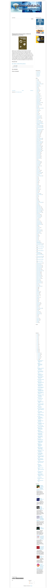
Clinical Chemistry (39, 122)
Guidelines (38, 185)
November (39, 354)
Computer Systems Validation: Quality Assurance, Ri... (40, 442)
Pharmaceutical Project (40, 256)
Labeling (38, 201)
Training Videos (39, 313)
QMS (37, 289)
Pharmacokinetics (39, 269)
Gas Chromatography (39, 175)
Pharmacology (38, 271)
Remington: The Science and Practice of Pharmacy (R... (40, 369)
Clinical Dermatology (39, 125)
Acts (37, 79)
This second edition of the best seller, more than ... (40, 372)
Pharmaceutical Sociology (40, 259)
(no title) (38, 496)
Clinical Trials (38, 132)
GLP (37, 181)
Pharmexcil (38, 279)
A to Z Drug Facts (39, 399)
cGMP (37, 114)
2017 (37, 340)
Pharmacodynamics (39, 265)
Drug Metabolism (39, 149)
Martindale (38, 205)
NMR (37, 225)
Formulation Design (39, 172)
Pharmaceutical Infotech (40, 248)
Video (37, 321)
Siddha (37, 300)
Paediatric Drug (39, 233)
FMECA (38, 169)
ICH (37, 192)
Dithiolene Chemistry (39, 141)
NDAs (37, 218)
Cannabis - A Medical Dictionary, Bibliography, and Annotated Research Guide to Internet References (40, 518)
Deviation (38, 137)
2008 (37, 350)
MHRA (38, 213)
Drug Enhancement (39, 148)
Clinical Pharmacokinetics (40, 127)
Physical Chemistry (39, 281)
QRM (37, 290)
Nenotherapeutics (39, 223)
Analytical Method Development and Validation (40, 437)
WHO (37, 322)
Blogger (31, 585)
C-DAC (38, 109)
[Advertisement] (27, 14)
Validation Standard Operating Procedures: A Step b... (40, 475)
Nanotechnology (39, 216)
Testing (37, 309)
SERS (37, 298)
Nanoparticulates (39, 215)
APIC (37, 88)
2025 (37, 335)
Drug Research (39, 153)
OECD (37, 228)
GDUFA (38, 180)
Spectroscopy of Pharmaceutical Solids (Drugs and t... (40, 382)
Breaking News (39, 71)
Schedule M (38, 297)
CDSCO (38, 113)
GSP (37, 184)
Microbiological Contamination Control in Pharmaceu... (40, 423)
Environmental (38, 162)
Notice (37, 226)
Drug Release (38, 152)
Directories (38, 140)
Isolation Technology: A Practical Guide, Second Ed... (40, 377)
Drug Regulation (39, 151)
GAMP (38, 174)
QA (37, 287)
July (38, 359)
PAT (37, 234)
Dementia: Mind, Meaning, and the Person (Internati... (40, 428)
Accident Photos (39, 477)
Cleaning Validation (39, 121)
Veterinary (38, 320)
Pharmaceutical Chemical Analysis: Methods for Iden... (40, 409)
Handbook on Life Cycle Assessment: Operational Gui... (40, 451)
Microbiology (38, 214)
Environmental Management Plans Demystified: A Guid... (40, 390)
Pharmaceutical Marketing (40, 254)
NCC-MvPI (38, 217)
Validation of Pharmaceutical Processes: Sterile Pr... (40, 431)
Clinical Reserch (39, 131)
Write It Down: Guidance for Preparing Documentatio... (40, 396)
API (37, 87)
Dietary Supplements (39, 138)
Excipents (38, 164)
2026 (37, 334)
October (39, 355)
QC (37, 288)
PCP (37, 237)
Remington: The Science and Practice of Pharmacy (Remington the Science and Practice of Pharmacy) (40, 487)
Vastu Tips (38, 76)
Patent (37, 235)
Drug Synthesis (39, 158)
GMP (37, 182)
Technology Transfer (39, 308)
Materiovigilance (39, 206)
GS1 (37, 183)
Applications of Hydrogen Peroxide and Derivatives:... (40, 374)
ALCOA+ (38, 81)
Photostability (38, 280)
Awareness (38, 93)
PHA (37, 239)
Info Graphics (38, 193)
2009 (37, 349)
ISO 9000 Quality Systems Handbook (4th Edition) (40, 454)
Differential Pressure (39, 139)
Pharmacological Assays (40, 270)
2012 (37, 345)
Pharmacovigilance (39, 276)
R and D (38, 292)
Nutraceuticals (38, 227)
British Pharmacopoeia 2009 (42, 557)
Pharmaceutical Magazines (40, 250)
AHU (37, 80)
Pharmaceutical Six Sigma (40, 257)
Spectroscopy (38, 303)
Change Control (39, 115)
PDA (37, 238)
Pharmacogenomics (39, 267)
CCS (37, 112)
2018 (37, 339)
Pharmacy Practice (39, 278)
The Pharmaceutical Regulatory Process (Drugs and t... (40, 385)
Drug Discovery (39, 147)
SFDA (37, 299)
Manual (38, 204)
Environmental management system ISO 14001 (40, 421)
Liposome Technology (39, 202)
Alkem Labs (38, 82)
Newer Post (13, 90)
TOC (37, 310)
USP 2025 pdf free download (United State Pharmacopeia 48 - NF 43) (42, 548)
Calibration (38, 110)
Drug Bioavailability (39, 142)
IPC (37, 195)
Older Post (31, 90)
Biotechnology (38, 104)
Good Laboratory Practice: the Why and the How (40, 412)
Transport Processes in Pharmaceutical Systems (40, 361)
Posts (30, 581)
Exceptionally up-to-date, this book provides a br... (40, 462)
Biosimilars (38, 103)
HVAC (37, 191)
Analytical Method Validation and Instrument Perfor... (40, 434)
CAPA (37, 111)
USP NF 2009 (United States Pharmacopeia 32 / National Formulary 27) (42, 537)
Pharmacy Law (39, 277)
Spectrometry (38, 302)
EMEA (37, 160)
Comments (31, 583)
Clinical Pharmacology (40, 129)
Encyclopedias (38, 161)
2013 (37, 344)
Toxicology (38, 311)
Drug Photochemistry (39, 150)
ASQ (37, 92)
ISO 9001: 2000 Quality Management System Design (40, 457)
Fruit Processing (39, 173)
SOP (37, 301)
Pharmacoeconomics (39, 266)
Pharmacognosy (39, 268)
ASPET (38, 91)
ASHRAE (38, 90)
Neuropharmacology (39, 224)
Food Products (38, 170)
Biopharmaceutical (39, 102)
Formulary (38, 171)
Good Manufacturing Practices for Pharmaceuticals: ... (40, 472)
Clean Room (38, 120)
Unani (37, 314)
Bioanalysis (38, 99)
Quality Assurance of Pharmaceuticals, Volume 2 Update (40, 448)
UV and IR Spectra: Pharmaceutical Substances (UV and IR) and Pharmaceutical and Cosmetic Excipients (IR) (40, 566)
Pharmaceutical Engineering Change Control (40, 402)
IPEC (37, 196)
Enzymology (38, 163)
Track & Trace (38, 312)
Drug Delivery (38, 143)
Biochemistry (38, 100)
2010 (37, 348)
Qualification (38, 291)
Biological (38, 101)
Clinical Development (39, 126)
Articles (38, 89)
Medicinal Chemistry (39, 212)
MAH (37, 203)
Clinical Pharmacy (39, 130)
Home (23, 90)
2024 (37, 336)
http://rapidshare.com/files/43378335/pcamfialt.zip (18, 63)
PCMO (37, 236)
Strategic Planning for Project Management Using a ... (40, 459)
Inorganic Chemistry (39, 194)
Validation (38, 319)
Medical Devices (39, 207)
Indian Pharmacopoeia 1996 (42, 499)
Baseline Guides (39, 98)
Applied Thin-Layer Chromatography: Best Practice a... (40, 393)
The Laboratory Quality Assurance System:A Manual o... (40, 404)
